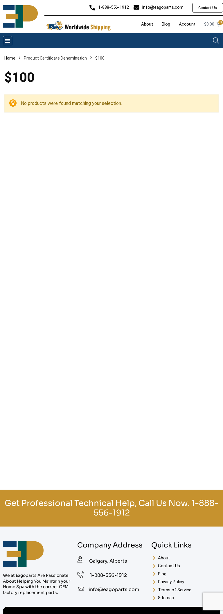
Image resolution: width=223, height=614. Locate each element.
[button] (7, 40)
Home (9, 58)
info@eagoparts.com (114, 589)
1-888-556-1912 (108, 575)
